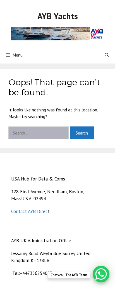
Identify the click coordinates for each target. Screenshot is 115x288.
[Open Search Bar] (107, 55)
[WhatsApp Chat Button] (101, 274)
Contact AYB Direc (29, 211)
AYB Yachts (57, 16)
